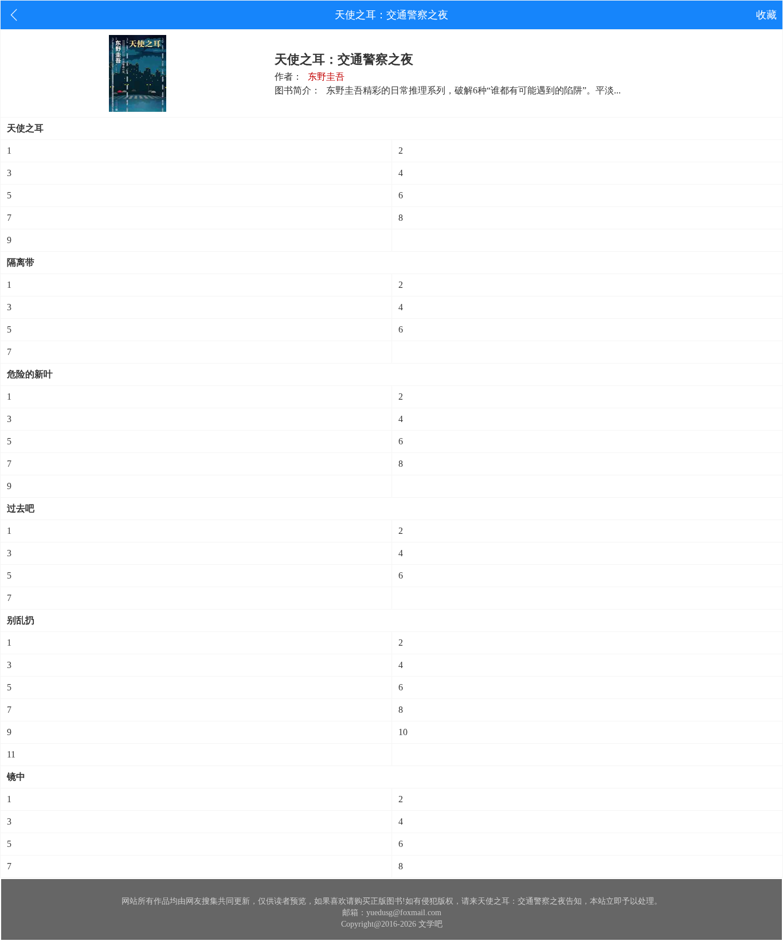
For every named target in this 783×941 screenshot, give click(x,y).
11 (11, 754)
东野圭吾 (326, 76)
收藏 (766, 15)
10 (403, 732)
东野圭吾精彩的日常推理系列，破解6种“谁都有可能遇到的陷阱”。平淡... (473, 90)
